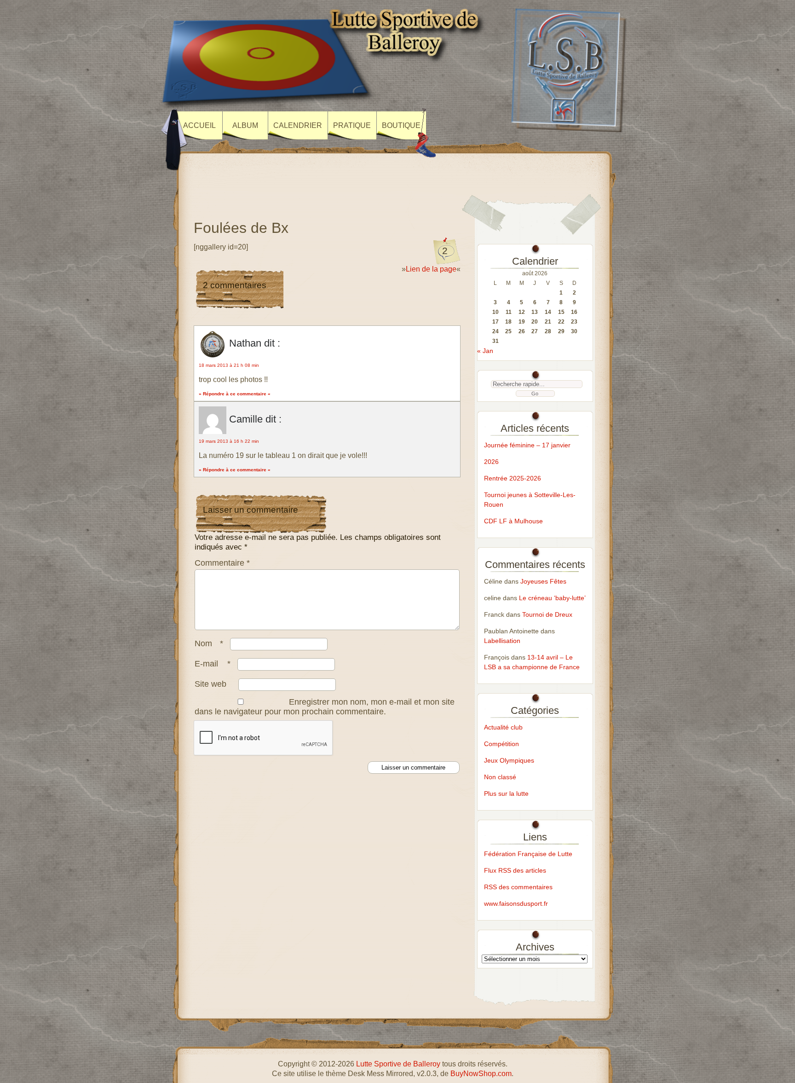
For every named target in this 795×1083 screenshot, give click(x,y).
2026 (491, 461)
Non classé (500, 777)
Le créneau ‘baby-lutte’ (552, 598)
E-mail (212, 663)
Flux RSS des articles (515, 870)
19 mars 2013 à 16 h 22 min (229, 441)
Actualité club (503, 727)
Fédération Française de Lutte (528, 853)
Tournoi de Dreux (547, 614)
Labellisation (502, 640)
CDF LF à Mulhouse (513, 521)
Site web (210, 684)
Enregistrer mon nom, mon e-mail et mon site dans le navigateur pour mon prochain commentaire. (325, 706)
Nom (209, 643)
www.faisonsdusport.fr (516, 903)
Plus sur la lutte (506, 793)
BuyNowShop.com (481, 1073)
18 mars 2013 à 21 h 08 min (229, 365)
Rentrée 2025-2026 (512, 478)
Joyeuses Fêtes (543, 581)
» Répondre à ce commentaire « (235, 393)
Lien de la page (431, 269)
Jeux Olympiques (509, 760)
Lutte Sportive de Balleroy (398, 1064)
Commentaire (222, 563)
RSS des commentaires (518, 887)
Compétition (501, 743)
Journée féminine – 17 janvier (527, 445)
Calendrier (297, 125)
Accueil (199, 125)
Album (245, 125)
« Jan (485, 350)
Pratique (352, 125)
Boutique (401, 125)
